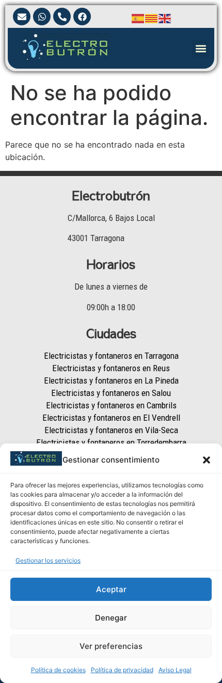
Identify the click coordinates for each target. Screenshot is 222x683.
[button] (206, 460)
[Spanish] (138, 18)
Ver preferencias (111, 646)
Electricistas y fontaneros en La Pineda (111, 380)
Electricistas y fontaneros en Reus (111, 368)
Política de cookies (58, 670)
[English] (165, 18)
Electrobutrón (111, 195)
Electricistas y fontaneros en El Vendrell (111, 417)
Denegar (111, 618)
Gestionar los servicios (48, 560)
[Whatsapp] (42, 16)
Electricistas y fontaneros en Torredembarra (111, 442)
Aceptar (111, 589)
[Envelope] (21, 16)
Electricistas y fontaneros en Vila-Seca (111, 430)
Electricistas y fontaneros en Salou (111, 393)
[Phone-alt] (62, 16)
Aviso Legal (175, 670)
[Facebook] (82, 16)
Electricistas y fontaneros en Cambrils (111, 405)
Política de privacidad (122, 670)
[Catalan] (151, 18)
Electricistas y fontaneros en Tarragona (111, 356)
